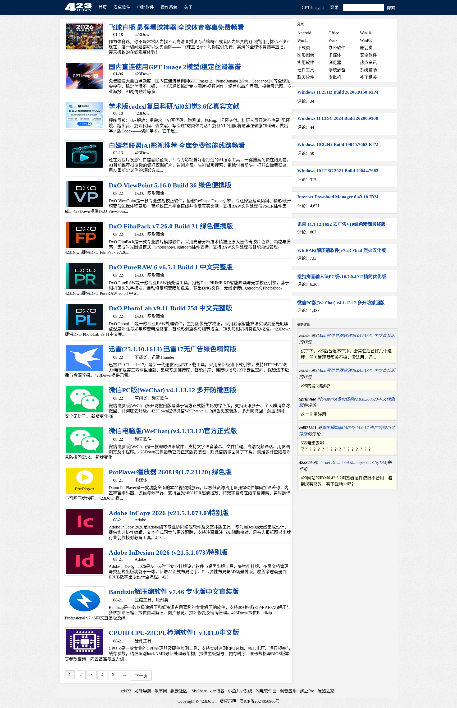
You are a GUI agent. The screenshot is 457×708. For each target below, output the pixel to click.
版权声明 (228, 701)
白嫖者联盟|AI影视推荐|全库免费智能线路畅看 (177, 145)
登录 (334, 7)
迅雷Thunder (163, 357)
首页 (102, 7)
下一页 (141, 676)
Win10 (365, 33)
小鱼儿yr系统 (240, 691)
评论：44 (305, 127)
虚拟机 (334, 77)
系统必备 (336, 70)
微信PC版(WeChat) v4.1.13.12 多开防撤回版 (172, 390)
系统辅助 (368, 70)
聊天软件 (160, 398)
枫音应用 (288, 691)
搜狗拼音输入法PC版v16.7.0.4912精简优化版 (341, 276)
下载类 (141, 357)
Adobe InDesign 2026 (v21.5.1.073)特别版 (168, 552)
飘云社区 (178, 691)
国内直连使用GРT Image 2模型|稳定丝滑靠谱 (175, 67)
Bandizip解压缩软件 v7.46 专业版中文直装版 (174, 591)
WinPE (366, 40)
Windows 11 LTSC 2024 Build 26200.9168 (337, 118)
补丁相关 (368, 77)
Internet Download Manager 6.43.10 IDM (337, 196)
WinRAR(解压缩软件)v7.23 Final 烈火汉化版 (341, 250)
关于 (188, 7)
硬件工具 (143, 641)
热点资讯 (368, 62)
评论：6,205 (308, 284)
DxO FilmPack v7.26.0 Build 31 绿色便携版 (171, 226)
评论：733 (306, 258)
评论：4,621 (308, 206)
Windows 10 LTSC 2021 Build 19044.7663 (337, 170)
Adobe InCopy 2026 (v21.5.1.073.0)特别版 (169, 513)
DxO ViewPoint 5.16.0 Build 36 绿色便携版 (170, 185)
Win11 (302, 40)
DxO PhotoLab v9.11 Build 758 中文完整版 (170, 308)
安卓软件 (121, 7)
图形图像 (155, 193)
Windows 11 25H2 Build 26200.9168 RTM (337, 92)
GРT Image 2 (313, 7)
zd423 (126, 691)
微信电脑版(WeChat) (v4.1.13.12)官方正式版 (173, 431)
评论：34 (305, 101)
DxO (139, 193)
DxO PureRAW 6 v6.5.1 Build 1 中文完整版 (171, 267)
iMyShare (198, 691)
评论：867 (306, 232)
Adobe (140, 520)
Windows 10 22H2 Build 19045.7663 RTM (338, 144)
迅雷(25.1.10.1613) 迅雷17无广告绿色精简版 (172, 349)
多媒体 (141, 480)
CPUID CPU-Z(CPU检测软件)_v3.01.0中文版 (174, 632)
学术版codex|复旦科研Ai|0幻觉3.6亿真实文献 (174, 106)
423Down (80, 7)
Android (304, 33)
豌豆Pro (307, 691)
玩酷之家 (325, 691)
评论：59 (305, 153)
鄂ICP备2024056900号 (259, 701)
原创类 (141, 398)
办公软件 (336, 47)
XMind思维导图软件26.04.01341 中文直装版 (355, 335)
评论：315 (306, 179)
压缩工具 (143, 600)
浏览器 (334, 62)
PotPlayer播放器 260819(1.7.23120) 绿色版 (170, 472)
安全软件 (368, 55)
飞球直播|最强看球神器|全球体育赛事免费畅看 (176, 27)
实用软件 (305, 62)
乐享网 (160, 691)
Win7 (332, 40)
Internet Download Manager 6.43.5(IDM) (352, 462)
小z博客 (217, 691)
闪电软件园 (266, 691)
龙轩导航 (142, 691)
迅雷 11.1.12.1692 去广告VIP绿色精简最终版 (341, 224)
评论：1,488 (308, 310)
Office (333, 33)
